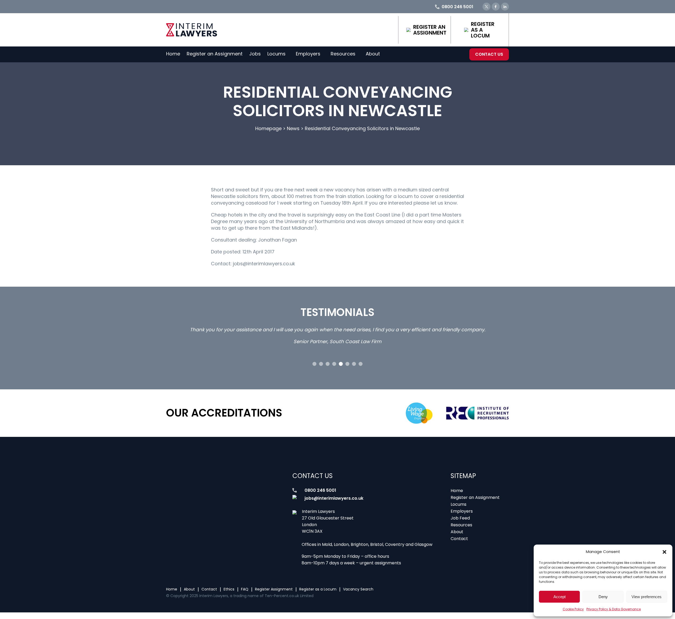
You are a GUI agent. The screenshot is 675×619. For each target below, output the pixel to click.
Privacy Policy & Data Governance (613, 609)
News (293, 128)
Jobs (255, 53)
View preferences (646, 596)
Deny (603, 596)
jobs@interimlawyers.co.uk (334, 498)
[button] (664, 552)
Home (173, 53)
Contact (459, 539)
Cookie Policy (573, 609)
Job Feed (460, 518)
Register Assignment (274, 589)
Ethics (229, 589)
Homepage (268, 128)
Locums (276, 53)
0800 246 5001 (320, 490)
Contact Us (489, 54)
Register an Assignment (429, 29)
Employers (308, 53)
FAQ (244, 589)
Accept (559, 596)
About (373, 53)
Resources (343, 53)
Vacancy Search (358, 589)
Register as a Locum (482, 29)
